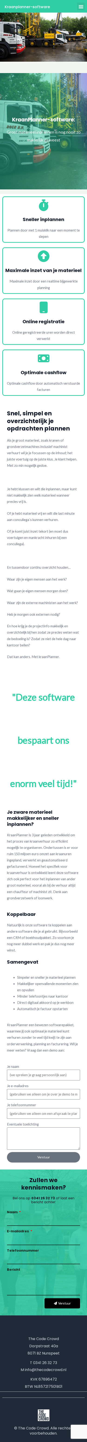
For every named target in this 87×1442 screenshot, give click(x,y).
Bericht (13, 1269)
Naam (12, 1212)
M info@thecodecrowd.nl (43, 1369)
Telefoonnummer (23, 1250)
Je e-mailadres (18, 1086)
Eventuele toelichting (23, 1124)
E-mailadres (18, 1231)
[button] (81, 6)
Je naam (13, 1067)
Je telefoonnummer (21, 1105)
